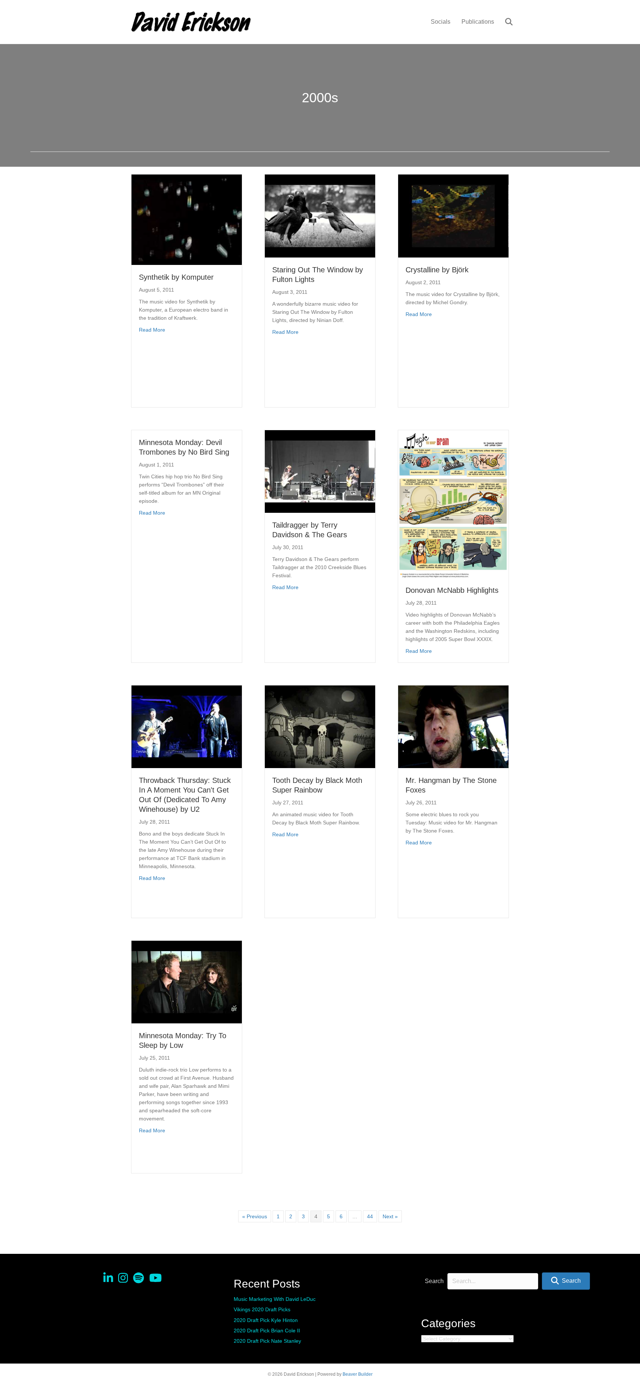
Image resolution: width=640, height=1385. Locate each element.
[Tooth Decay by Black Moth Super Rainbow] (320, 726)
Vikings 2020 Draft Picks (262, 1309)
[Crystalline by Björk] (453, 216)
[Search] (504, 21)
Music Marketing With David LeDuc (275, 1299)
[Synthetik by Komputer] (186, 219)
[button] (566, 1281)
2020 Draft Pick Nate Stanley (267, 1341)
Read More (152, 329)
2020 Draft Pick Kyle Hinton (266, 1320)
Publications (477, 22)
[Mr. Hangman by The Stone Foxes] (453, 726)
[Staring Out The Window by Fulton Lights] (320, 216)
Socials (440, 22)
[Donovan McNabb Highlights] (453, 503)
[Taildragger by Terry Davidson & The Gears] (320, 471)
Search (434, 1281)
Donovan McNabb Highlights (452, 590)
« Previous (254, 1216)
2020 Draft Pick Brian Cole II (267, 1330)
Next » (390, 1216)
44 (370, 1216)
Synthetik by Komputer (176, 277)
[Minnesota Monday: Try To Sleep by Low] (186, 981)
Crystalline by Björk (437, 270)
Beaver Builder (358, 1374)
